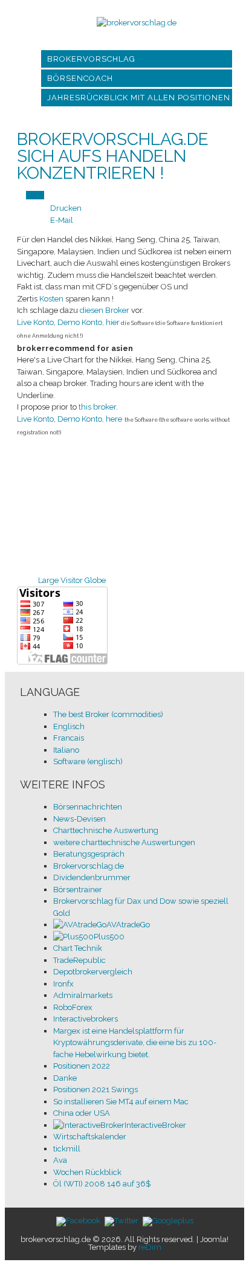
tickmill (66, 1148)
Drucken (66, 208)
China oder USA (81, 1113)
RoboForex (72, 1007)
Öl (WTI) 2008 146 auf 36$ (101, 1183)
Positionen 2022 (81, 1065)
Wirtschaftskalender (89, 1136)
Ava (60, 1160)
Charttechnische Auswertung (105, 830)
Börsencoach (80, 78)
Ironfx (63, 983)
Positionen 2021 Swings (95, 1089)
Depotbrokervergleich (92, 971)
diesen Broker (104, 310)
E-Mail (61, 220)
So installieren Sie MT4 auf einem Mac (121, 1101)
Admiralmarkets (82, 995)
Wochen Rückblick (87, 1172)
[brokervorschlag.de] (136, 22)
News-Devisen (79, 818)
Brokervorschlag (91, 58)
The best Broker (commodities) (108, 714)
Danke (65, 1078)
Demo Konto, (80, 322)
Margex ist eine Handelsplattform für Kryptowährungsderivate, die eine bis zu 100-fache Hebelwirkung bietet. (134, 1042)
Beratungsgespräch (88, 853)
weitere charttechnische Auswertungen (124, 842)
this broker (97, 406)
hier (113, 322)
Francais (68, 737)
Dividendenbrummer (92, 877)
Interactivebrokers (85, 1018)
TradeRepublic (79, 960)
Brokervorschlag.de (88, 866)
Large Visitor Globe (72, 580)
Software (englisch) (88, 761)
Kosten (52, 298)
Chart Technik (77, 948)
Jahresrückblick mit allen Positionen (138, 97)
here (114, 418)
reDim (149, 1247)
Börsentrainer (77, 889)
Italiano (66, 750)
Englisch (69, 726)
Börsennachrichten (87, 806)
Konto (35, 322)
